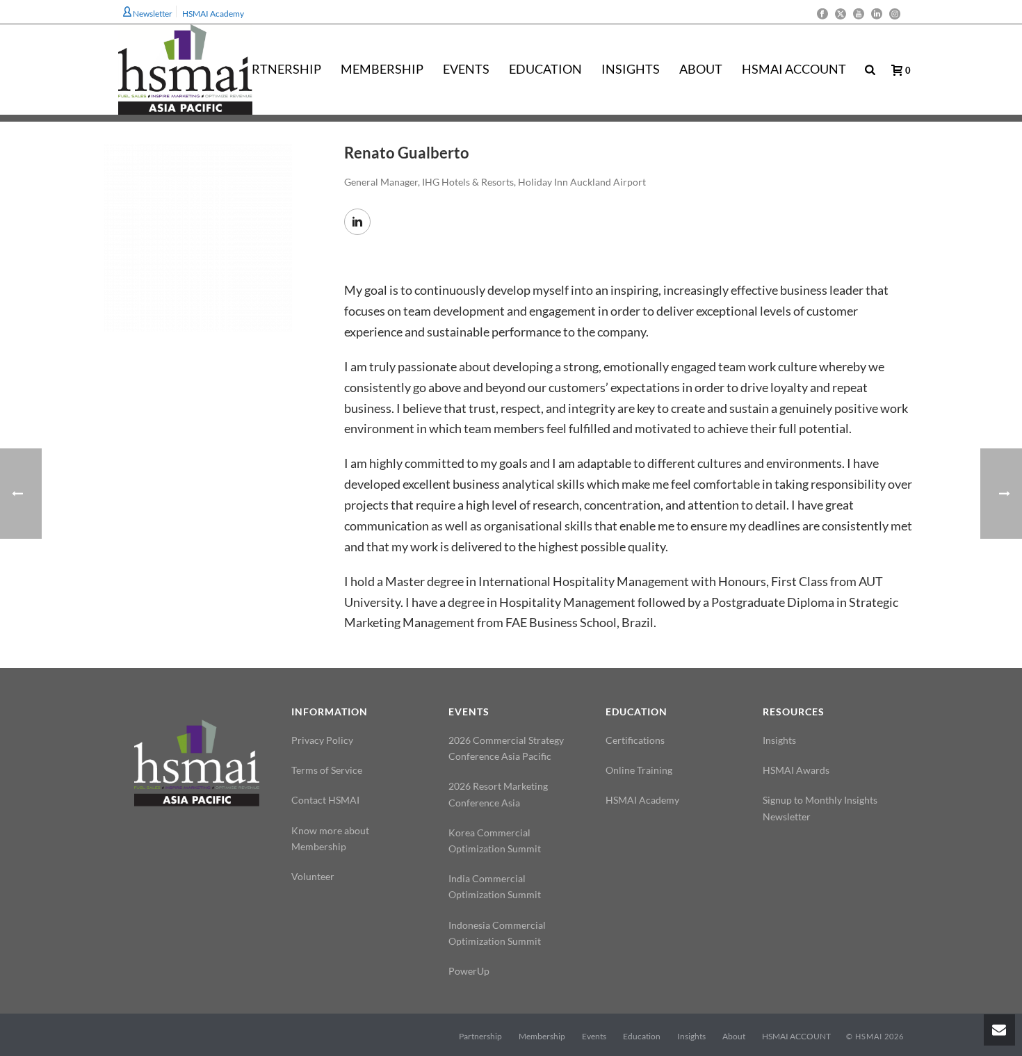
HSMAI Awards (796, 770)
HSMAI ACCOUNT (794, 68)
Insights (630, 68)
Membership (382, 68)
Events (466, 68)
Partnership (480, 1036)
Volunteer (312, 876)
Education (545, 68)
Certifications (635, 740)
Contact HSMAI (325, 800)
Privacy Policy (322, 740)
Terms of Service (326, 770)
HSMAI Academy (642, 800)
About (700, 68)
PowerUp (468, 971)
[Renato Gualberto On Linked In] (357, 222)
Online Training (639, 770)
